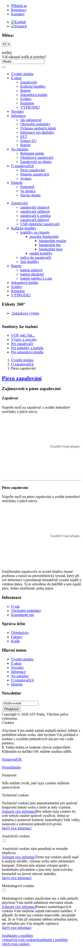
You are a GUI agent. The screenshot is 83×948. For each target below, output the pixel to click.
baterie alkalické (32, 274)
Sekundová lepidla (33, 95)
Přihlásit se (19, 6)
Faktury (16, 637)
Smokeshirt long (50, 249)
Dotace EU (28, 141)
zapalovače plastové (34, 207)
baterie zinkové (31, 270)
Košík (15, 641)
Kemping (27, 103)
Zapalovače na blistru (35, 162)
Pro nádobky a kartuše (27, 348)
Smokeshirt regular (52, 241)
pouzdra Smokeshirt (44, 237)
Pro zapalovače (22, 344)
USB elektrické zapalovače (40, 224)
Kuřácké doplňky (33, 86)
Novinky (17, 111)
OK (19, 759)
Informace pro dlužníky (37, 132)
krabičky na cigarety (35, 232)
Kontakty (18, 14)
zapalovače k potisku (35, 216)
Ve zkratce (28, 191)
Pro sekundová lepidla (27, 352)
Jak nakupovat (30, 120)
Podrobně (27, 187)
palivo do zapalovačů (35, 257)
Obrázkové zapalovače (36, 157)
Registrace (18, 10)
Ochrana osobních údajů (38, 128)
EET (23, 137)
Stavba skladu (30, 195)
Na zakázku (19, 149)
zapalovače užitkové (35, 211)
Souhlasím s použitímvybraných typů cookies (19, 938)
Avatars (25, 178)
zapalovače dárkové (34, 220)
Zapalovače (28, 82)
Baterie (25, 91)
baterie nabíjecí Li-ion (36, 278)
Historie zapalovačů (34, 174)
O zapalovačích (22, 166)
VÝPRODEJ (30, 107)
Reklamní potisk (32, 153)
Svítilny (26, 99)
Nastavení (9, 759)
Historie (17, 183)
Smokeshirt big (50, 245)
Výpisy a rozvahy (24, 339)
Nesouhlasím (11, 767)
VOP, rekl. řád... (23, 335)
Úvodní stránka (22, 74)
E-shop (16, 78)
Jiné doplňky (29, 262)
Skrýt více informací (16, 828)
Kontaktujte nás (22, 615)
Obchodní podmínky (35, 124)
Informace (18, 116)
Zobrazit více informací (19, 811)
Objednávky (20, 633)
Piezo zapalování (32, 170)
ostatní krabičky (41, 253)
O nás (15, 606)
